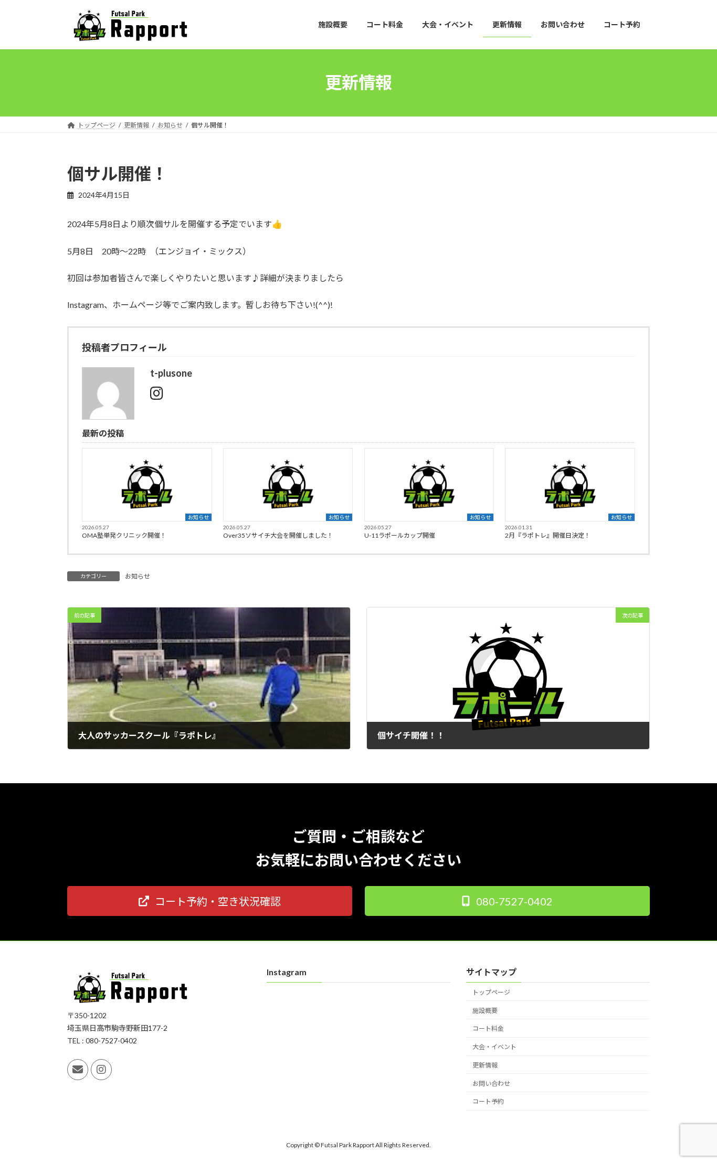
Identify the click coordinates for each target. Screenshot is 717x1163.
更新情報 (485, 1065)
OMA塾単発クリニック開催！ (124, 535)
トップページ (491, 992)
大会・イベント (494, 1047)
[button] (209, 901)
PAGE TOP (690, 1118)
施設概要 (485, 1011)
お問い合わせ (491, 1083)
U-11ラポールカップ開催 (399, 535)
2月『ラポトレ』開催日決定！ (548, 535)
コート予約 (488, 1102)
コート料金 (488, 1029)
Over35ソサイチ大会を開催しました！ (278, 535)
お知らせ (198, 517)
